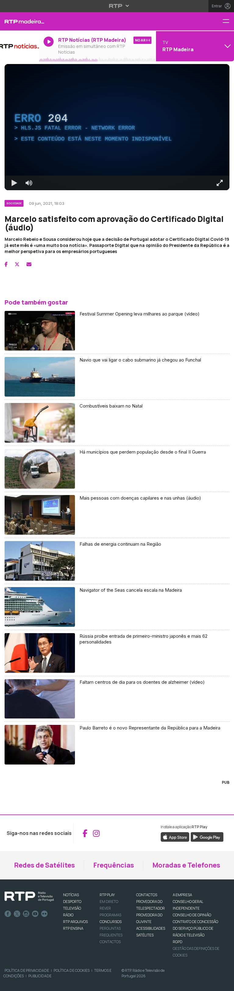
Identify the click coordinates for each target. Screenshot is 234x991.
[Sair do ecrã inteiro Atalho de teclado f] (224, 983)
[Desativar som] (24, 983)
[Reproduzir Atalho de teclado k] (9, 983)
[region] (117, 495)
